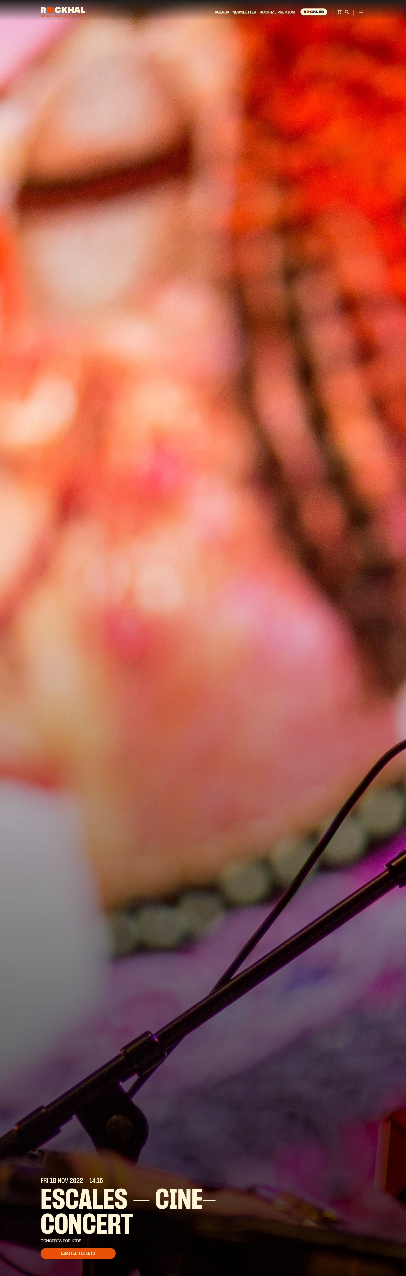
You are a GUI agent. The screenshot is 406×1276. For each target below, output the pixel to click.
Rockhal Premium (277, 13)
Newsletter (244, 13)
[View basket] (339, 13)
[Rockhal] (63, 12)
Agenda (222, 13)
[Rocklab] (314, 12)
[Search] (347, 12)
